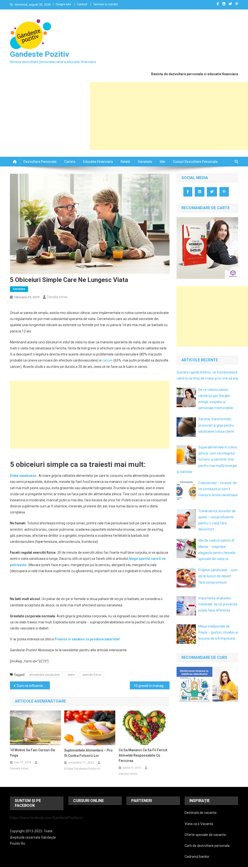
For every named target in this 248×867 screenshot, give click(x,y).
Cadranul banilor (197, 857)
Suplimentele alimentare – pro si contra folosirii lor (88, 753)
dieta (71, 675)
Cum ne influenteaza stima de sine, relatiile (33, 686)
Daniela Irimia (57, 297)
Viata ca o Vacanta (199, 824)
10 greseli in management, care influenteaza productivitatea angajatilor (152, 686)
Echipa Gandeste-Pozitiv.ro (82, 768)
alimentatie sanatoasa (44, 675)
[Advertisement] (169, 116)
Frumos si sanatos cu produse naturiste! (87, 639)
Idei (162, 162)
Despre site (63, 4)
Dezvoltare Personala (39, 162)
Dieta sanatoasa (23, 476)
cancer (107, 360)
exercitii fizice (91, 675)
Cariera (69, 162)
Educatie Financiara (98, 162)
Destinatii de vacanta (201, 813)
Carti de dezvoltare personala (207, 846)
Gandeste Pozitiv (39, 54)
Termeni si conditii (105, 4)
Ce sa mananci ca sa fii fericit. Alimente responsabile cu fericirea (143, 755)
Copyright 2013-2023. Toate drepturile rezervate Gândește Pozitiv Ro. (33, 837)
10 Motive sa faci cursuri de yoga (32, 752)
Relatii (125, 162)
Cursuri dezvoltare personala (195, 162)
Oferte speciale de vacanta (205, 835)
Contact (82, 4)
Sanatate (145, 162)
